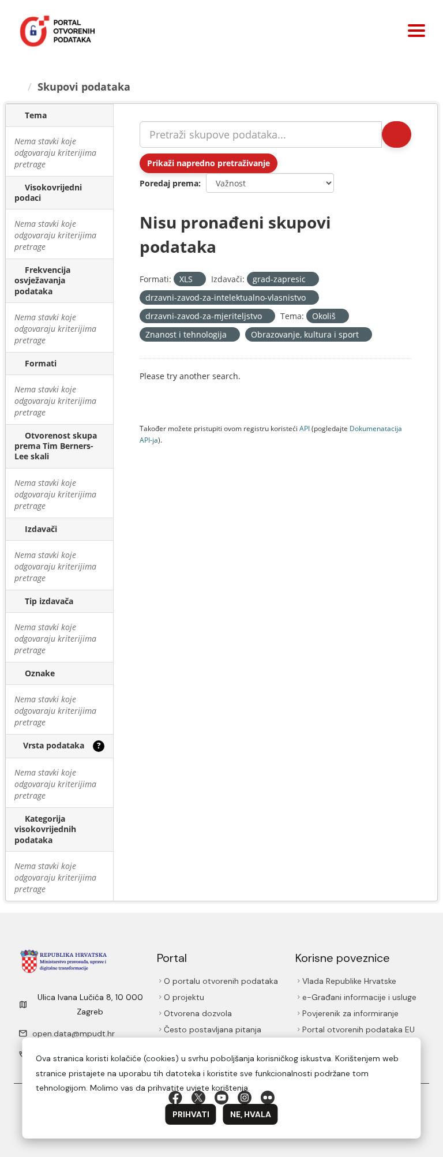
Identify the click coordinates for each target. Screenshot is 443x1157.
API (304, 428)
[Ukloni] (197, 279)
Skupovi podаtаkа (85, 86)
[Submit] (395, 134)
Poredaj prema (169, 183)
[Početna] (19, 86)
